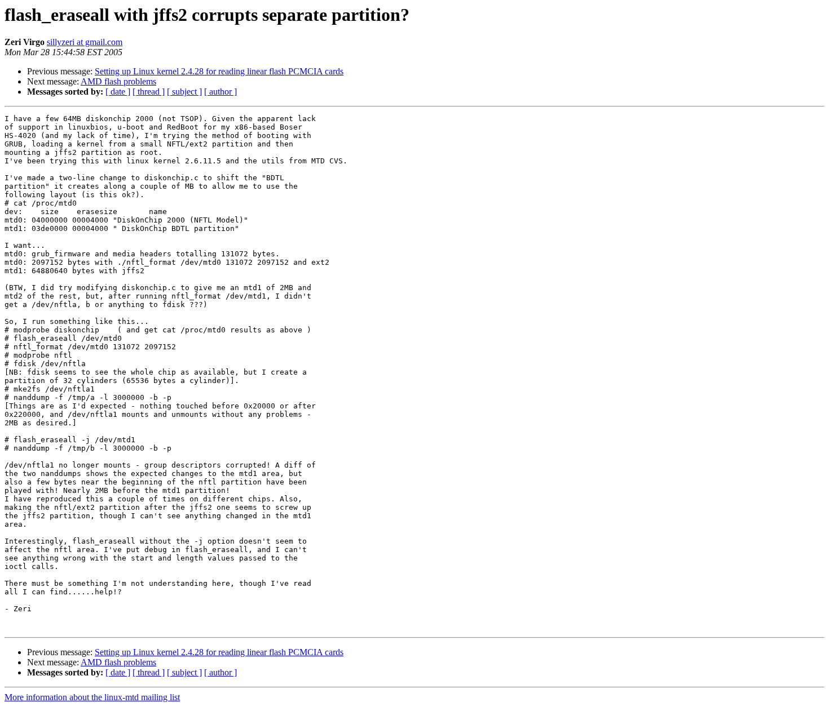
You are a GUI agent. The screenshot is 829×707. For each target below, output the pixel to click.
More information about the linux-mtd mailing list (92, 697)
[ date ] (117, 91)
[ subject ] (184, 91)
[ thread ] (149, 91)
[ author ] (220, 91)
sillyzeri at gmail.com (84, 42)
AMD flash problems (118, 81)
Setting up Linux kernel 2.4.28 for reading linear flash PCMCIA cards (219, 71)
